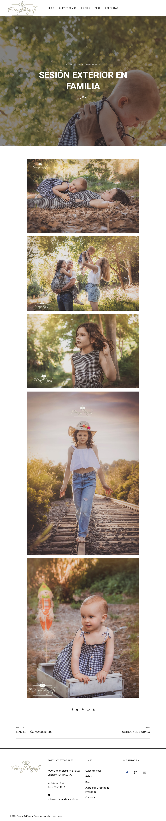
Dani (84, 97)
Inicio (51, 8)
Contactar (111, 8)
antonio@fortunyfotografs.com (64, 799)
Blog (98, 8)
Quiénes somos (67, 8)
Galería (85, 8)
